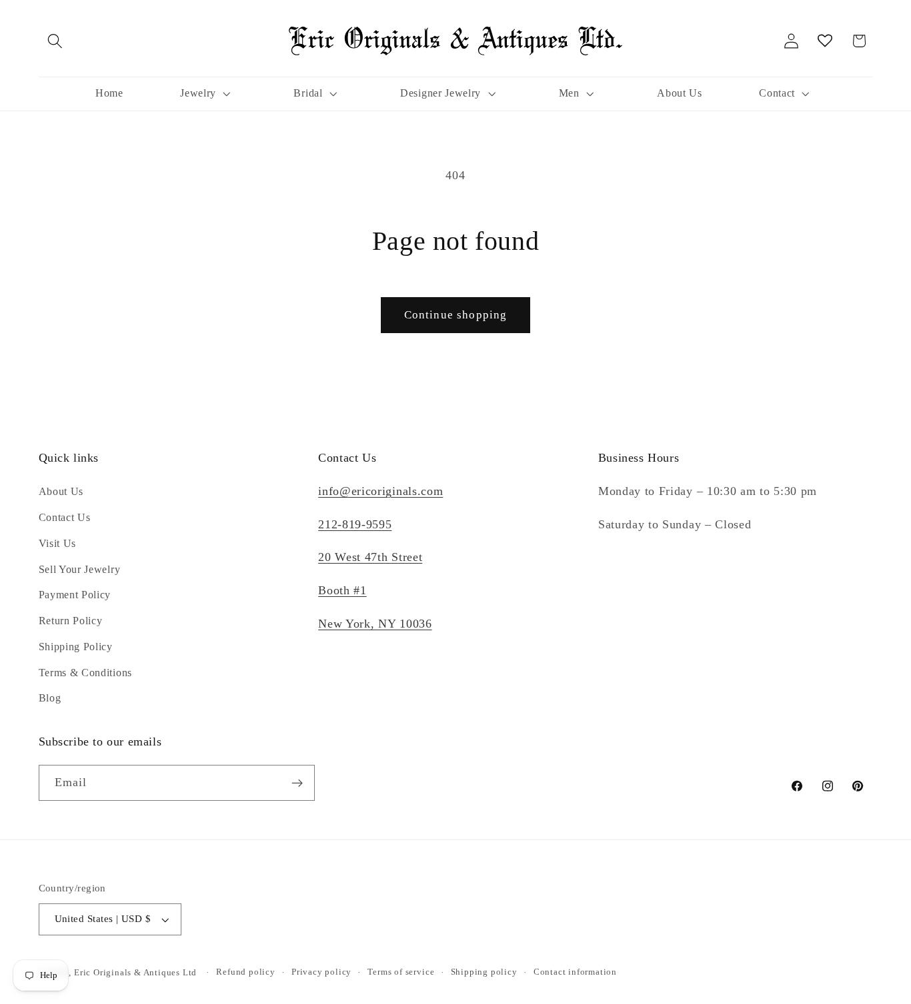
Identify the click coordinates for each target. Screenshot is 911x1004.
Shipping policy (484, 972)
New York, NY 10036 (374, 623)
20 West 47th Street (370, 557)
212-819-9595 (354, 524)
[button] (56, 41)
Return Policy (71, 620)
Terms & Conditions (85, 672)
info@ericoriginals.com (380, 491)
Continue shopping (456, 314)
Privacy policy (321, 972)
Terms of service (400, 972)
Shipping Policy (76, 646)
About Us (61, 491)
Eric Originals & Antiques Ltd (135, 972)
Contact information (575, 972)
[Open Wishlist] (825, 41)
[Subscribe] (297, 783)
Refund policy (245, 972)
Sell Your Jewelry (80, 569)
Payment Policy (75, 595)
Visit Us (58, 543)
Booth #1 (342, 590)
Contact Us (65, 517)
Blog (50, 698)
